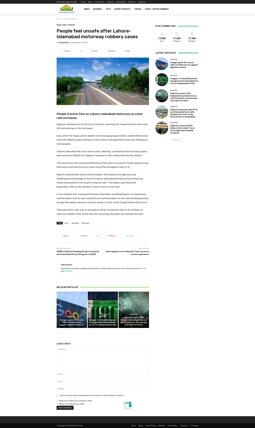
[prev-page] (58, 332)
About (90, 2)
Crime (66, 223)
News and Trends (69, 19)
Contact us (131, 2)
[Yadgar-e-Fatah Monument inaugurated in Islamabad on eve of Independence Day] (103, 310)
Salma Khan (64, 42)
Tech (108, 9)
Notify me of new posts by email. (72, 404)
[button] (195, 9)
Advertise (110, 2)
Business (97, 9)
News (87, 9)
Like (161, 32)
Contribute (142, 2)
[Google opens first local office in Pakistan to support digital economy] (72, 310)
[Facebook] (62, 275)
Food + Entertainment (157, 9)
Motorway (85, 223)
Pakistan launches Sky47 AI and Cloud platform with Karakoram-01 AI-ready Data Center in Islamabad (183, 113)
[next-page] (62, 332)
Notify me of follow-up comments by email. (75, 400)
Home (83, 2)
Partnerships (120, 2)
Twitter (143, 268)
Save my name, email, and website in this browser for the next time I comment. (92, 395)
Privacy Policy (100, 2)
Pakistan (71, 316)
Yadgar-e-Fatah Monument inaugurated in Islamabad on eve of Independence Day (102, 322)
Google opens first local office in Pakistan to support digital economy (72, 322)
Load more (176, 140)
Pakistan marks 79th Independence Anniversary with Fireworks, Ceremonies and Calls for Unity (134, 321)
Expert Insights (122, 9)
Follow (177, 32)
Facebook (68, 271)
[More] (140, 235)
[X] (66, 275)
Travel (137, 9)
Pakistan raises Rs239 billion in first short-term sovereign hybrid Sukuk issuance (182, 129)
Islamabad (75, 223)
